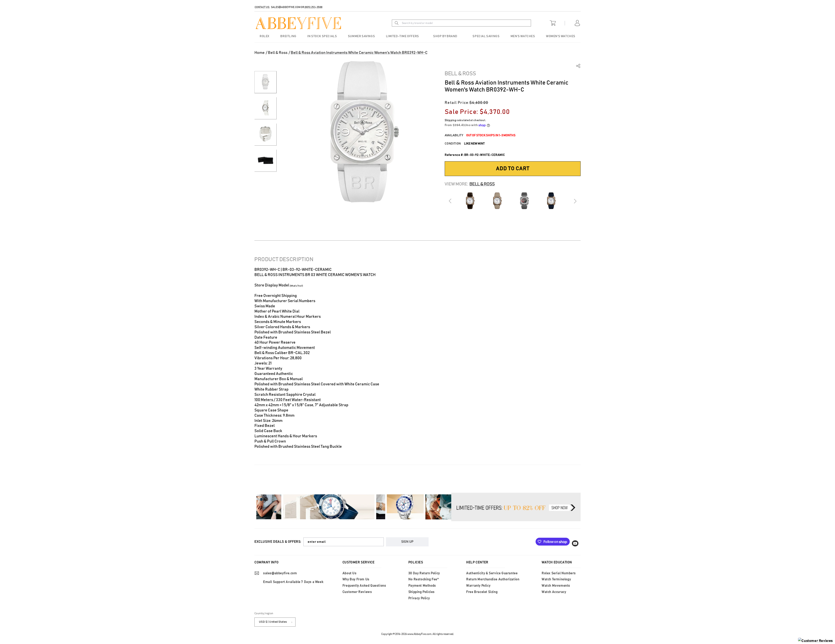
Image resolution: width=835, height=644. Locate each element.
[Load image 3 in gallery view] (265, 134)
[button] (446, 36)
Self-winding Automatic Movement (284, 348)
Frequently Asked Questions (364, 585)
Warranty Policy (478, 585)
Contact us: (262, 7)
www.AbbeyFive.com (419, 634)
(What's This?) (296, 286)
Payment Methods (422, 585)
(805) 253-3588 (313, 7)
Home (259, 53)
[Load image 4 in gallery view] (265, 161)
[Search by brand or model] (396, 23)
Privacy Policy (419, 598)
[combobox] (468, 23)
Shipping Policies (421, 592)
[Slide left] (450, 201)
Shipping (450, 120)
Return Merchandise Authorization (492, 579)
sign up (407, 541)
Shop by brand (445, 36)
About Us (349, 573)
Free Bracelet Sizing (482, 592)
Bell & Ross (277, 53)
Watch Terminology (556, 579)
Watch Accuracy (554, 592)
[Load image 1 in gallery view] (265, 82)
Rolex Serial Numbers (559, 573)
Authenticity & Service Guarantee (492, 573)
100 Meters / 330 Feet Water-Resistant (287, 400)
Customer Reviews (357, 592)
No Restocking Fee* (423, 579)
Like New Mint (474, 143)
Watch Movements (556, 585)
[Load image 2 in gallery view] (265, 108)
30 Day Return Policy (424, 573)
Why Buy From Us (355, 579)
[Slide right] (575, 201)
